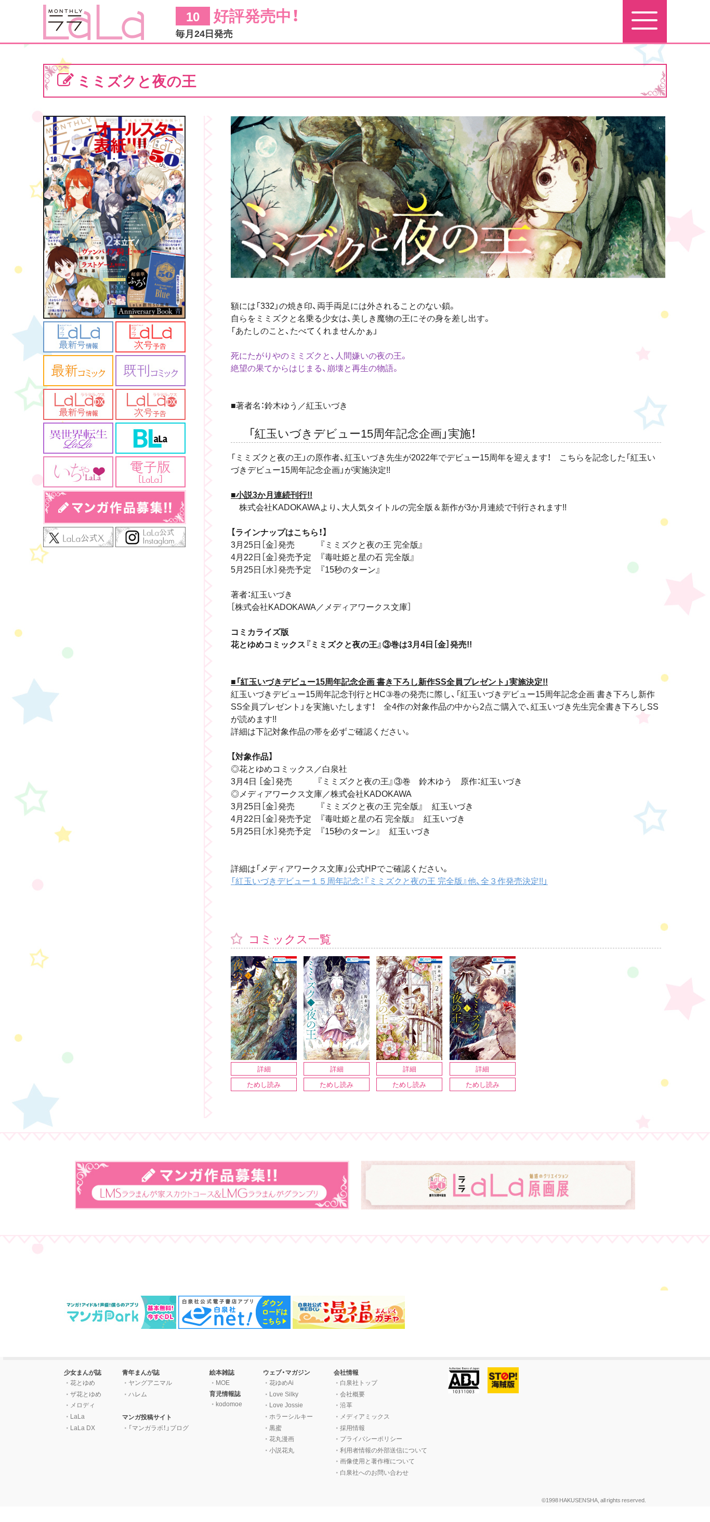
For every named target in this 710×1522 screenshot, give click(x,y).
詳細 (264, 1068)
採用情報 (352, 1427)
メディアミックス (365, 1416)
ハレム (137, 1393)
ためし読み (264, 1084)
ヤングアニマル (150, 1382)
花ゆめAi (281, 1382)
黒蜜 (275, 1427)
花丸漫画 (281, 1438)
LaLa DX (82, 1427)
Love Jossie (286, 1404)
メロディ (82, 1404)
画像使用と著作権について (377, 1460)
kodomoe (229, 1403)
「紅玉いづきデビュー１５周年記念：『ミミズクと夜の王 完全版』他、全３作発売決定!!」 (389, 880)
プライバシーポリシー (371, 1438)
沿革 (346, 1404)
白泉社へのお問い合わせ (374, 1472)
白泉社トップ (358, 1382)
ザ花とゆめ (85, 1393)
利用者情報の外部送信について (383, 1450)
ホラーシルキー (291, 1416)
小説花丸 (281, 1450)
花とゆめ (82, 1382)
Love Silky (283, 1393)
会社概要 (352, 1393)
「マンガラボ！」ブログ (158, 1427)
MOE (223, 1382)
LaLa (77, 1416)
